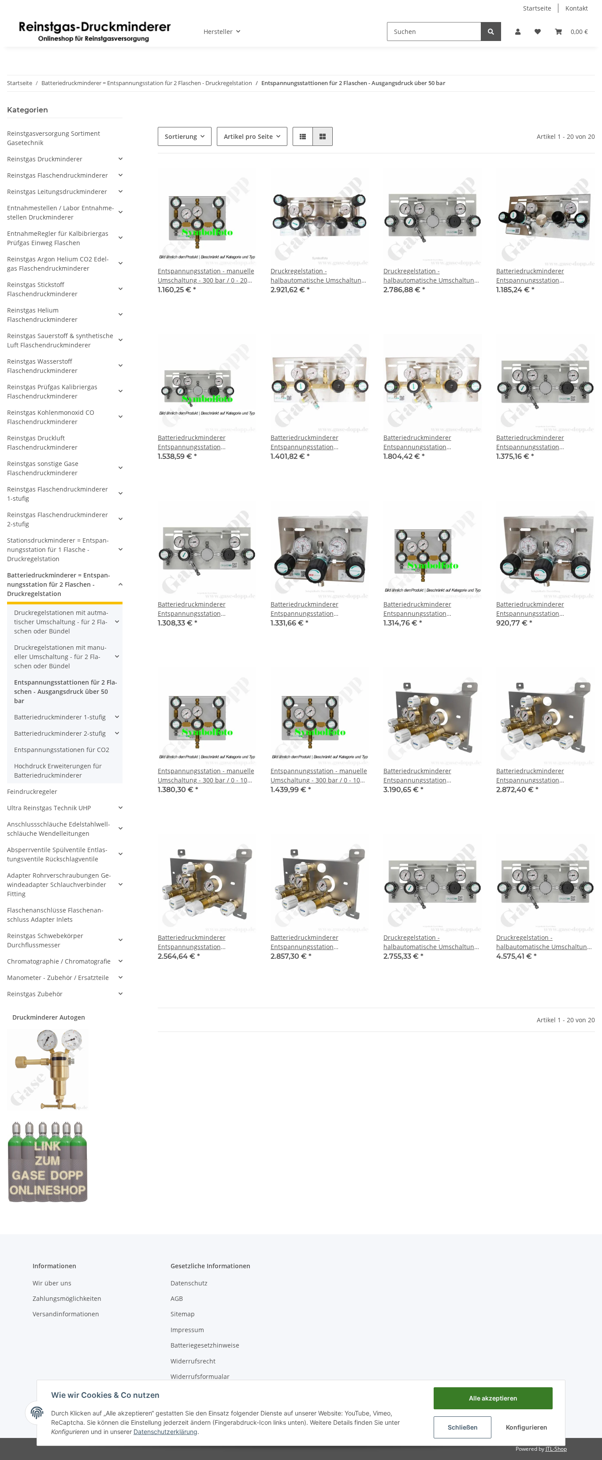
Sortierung (181, 136)
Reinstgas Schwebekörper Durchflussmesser (45, 940)
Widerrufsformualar (200, 1376)
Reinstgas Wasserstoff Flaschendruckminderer (42, 366)
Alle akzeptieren (493, 1398)
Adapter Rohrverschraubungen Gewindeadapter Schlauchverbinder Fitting (59, 884)
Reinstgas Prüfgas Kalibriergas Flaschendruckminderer (52, 391)
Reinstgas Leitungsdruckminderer (57, 191)
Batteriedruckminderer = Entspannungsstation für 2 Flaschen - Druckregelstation (58, 584)
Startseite (537, 8)
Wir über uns (52, 1283)
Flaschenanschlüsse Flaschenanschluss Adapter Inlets (55, 915)
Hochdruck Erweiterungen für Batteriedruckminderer (58, 770)
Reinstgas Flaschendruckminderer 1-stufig (57, 494)
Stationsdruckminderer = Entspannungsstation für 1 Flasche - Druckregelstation (58, 549)
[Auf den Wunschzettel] (241, 182)
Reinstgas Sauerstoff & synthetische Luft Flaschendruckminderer (60, 340)
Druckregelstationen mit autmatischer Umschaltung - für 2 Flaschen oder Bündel (61, 621)
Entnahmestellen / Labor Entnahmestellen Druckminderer (60, 212)
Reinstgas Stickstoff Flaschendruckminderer (42, 289)
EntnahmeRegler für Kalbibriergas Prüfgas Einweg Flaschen (57, 238)
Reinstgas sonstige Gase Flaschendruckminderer (42, 468)
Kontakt (576, 8)
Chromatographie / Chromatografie (59, 961)
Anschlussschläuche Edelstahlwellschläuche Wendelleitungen (58, 829)
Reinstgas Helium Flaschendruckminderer (42, 315)
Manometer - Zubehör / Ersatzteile (58, 977)
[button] (518, 31)
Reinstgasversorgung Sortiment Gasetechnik (53, 138)
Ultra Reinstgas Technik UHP (49, 808)
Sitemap (183, 1314)
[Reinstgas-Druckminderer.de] (95, 31)
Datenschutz (189, 1283)
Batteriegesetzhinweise (205, 1345)
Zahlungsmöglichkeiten (67, 1298)
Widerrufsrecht (193, 1361)
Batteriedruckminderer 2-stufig (60, 733)
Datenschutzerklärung (165, 1431)
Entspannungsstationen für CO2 (61, 749)
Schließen (463, 1427)
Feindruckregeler (32, 791)
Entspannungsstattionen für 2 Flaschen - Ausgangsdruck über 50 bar (65, 691)
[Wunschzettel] (538, 31)
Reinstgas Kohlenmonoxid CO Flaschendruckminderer (50, 417)
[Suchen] (491, 31)
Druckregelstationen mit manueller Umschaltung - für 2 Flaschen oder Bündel (60, 656)
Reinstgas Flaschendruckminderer (57, 175)
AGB (177, 1298)
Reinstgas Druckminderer (44, 159)
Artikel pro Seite (248, 136)
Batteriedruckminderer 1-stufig (60, 717)
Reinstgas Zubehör (35, 994)
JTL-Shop (556, 1449)
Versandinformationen (66, 1314)
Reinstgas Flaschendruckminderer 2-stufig (57, 519)
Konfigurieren (526, 1427)
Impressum (187, 1330)
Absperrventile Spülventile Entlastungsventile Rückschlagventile (57, 854)
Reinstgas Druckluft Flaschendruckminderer (42, 442)
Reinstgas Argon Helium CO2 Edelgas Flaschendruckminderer (58, 263)
